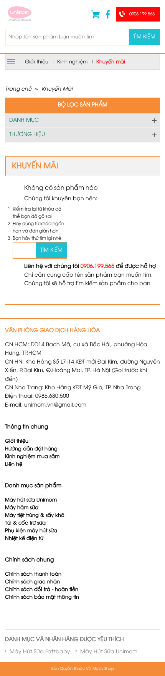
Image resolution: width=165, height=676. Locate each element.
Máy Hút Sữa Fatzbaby (40, 651)
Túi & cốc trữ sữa (25, 523)
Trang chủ (18, 89)
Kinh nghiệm (72, 62)
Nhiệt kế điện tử (25, 538)
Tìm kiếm (144, 37)
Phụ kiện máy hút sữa (31, 531)
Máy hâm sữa (21, 508)
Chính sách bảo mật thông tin (42, 597)
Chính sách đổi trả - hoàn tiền (41, 590)
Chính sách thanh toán (33, 574)
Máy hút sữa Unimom (31, 500)
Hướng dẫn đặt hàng (31, 449)
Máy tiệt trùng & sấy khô (34, 515)
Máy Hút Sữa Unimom (108, 651)
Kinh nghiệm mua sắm (32, 457)
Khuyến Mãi (57, 89)
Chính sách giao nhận (32, 582)
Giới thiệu (36, 62)
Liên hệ (13, 464)
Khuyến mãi (110, 62)
